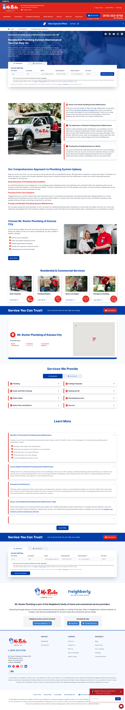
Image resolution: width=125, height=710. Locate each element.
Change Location (27, 9)
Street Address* (75, 70)
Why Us (70, 649)
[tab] (32, 16)
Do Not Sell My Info (69, 694)
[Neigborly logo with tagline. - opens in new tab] (79, 592)
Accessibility (57, 694)
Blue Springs (15, 345)
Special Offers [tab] (109, 7)
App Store (74, 623)
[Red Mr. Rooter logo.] (46, 592)
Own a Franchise (73, 653)
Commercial (38, 63)
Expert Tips (99, 645)
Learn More (13, 300)
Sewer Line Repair (72, 294)
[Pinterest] (110, 34)
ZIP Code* (88, 70)
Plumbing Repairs (44, 294)
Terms (35, 81)
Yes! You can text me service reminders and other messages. (30, 78)
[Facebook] (106, 34)
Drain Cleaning (15, 294)
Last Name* (29, 70)
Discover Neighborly (41, 623)
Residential (19, 63)
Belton (13, 343)
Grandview (29, 343)
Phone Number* (60, 70)
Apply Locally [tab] (99, 7)
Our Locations (99, 649)
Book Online (14, 258)
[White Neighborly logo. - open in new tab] (5, 1)
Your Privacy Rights (86, 694)
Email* (42, 70)
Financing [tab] (119, 7)
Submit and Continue (107, 74)
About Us (71, 641)
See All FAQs (62, 528)
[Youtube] (114, 34)
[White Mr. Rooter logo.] (10, 7)
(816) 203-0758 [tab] (113, 15)
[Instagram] (118, 34)
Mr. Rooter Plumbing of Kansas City (85, 110)
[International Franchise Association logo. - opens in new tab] (11, 671)
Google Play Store (91, 623)
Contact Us (71, 645)
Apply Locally (72, 656)
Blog (96, 641)
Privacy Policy (42, 81)
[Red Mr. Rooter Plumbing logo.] (22, 641)
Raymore (44, 345)
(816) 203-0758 (18, 650)
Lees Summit (45, 343)
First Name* (14, 70)
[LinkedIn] (122, 34)
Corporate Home (100, 656)
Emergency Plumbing (101, 294)
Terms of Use (37, 694)
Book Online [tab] (94, 15)
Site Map (98, 653)
